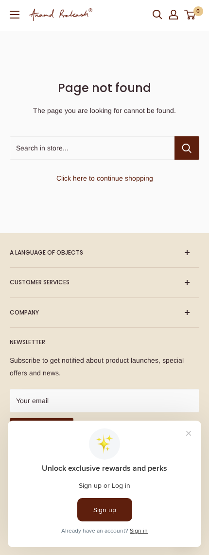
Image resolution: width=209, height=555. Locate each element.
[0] (190, 14)
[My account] (173, 14)
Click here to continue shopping (104, 178)
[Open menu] (14, 14)
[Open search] (157, 14)
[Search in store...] (186, 148)
